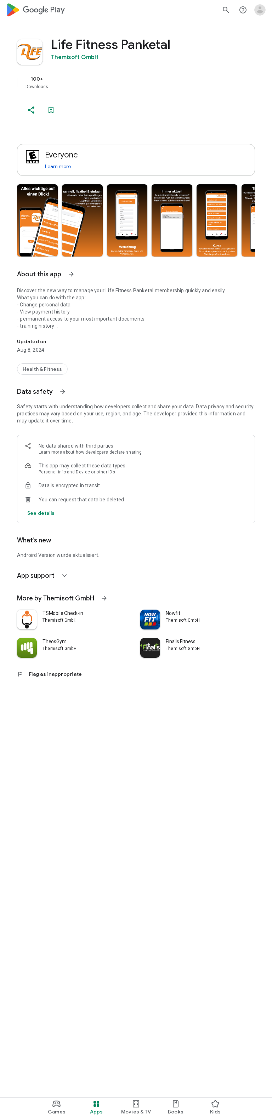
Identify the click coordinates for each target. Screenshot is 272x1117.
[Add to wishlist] (51, 110)
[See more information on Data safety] (62, 391)
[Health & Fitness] (42, 369)
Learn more (58, 166)
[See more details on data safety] (41, 513)
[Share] (31, 110)
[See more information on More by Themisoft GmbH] (104, 598)
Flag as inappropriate (49, 674)
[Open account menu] (259, 9)
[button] (37, 220)
